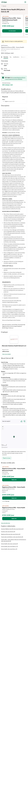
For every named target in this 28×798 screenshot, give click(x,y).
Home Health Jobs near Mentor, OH (9, 546)
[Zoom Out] (3, 429)
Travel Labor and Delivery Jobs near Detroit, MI (12, 537)
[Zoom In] (3, 427)
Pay (10, 57)
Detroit (4, 6)
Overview (6, 57)
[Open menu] (1, 57)
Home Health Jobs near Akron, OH (9, 549)
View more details (6, 354)
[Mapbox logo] (4, 447)
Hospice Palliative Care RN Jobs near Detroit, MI (12, 529)
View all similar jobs (5, 523)
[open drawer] (25, 2)
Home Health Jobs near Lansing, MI (9, 543)
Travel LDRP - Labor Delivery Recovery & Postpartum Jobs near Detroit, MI (13, 540)
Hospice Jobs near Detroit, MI (8, 531)
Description (24, 57)
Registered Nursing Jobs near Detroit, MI (10, 534)
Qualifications (16, 57)
